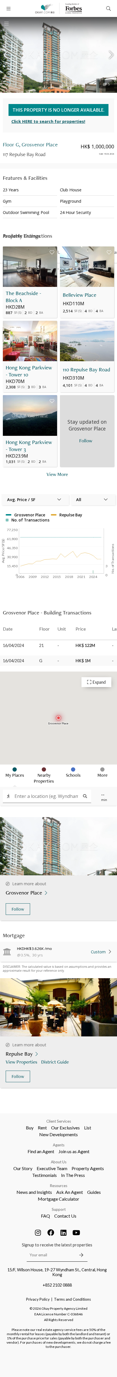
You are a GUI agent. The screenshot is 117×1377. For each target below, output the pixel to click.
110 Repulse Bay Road (86, 369)
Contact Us (65, 1215)
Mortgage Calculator (58, 1198)
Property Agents (88, 1168)
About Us (58, 1162)
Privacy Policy (38, 1299)
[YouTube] (76, 1232)
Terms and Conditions (72, 1299)
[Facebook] (51, 1232)
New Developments (58, 1134)
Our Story (22, 1168)
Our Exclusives (65, 1127)
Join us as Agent (73, 1151)
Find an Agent (41, 1151)
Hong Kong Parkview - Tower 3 (29, 446)
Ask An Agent (69, 1192)
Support (59, 1209)
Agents (58, 1145)
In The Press (73, 1175)
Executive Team (52, 1168)
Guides (94, 1192)
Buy (30, 1127)
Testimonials (44, 1175)
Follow (18, 909)
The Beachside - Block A (23, 297)
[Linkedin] (63, 1232)
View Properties (21, 1062)
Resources (58, 1185)
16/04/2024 (13, 645)
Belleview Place (79, 294)
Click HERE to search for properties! (48, 121)
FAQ (45, 1215)
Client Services (58, 1121)
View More (57, 474)
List (87, 1127)
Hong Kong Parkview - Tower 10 (29, 371)
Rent (42, 1127)
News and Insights (34, 1192)
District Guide (55, 1062)
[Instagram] (38, 1232)
